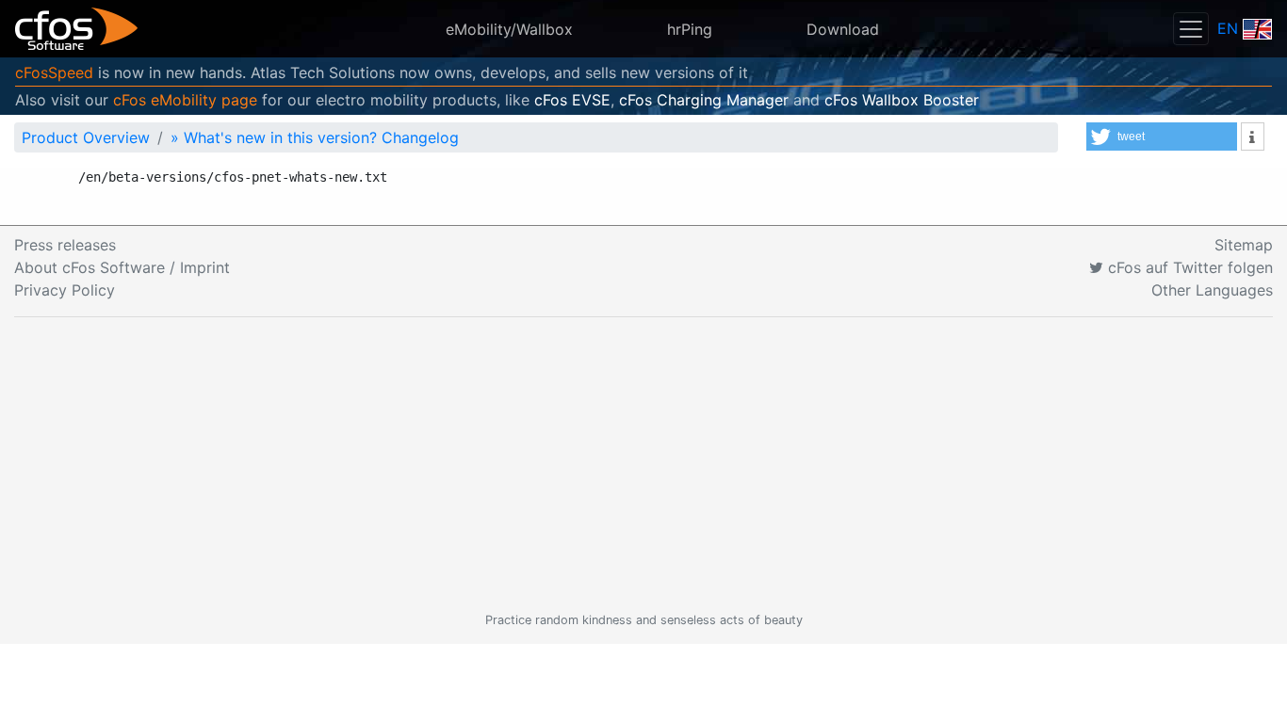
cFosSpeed (54, 72)
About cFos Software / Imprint (122, 267)
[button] (1161, 136)
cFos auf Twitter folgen (1188, 267)
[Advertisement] (643, 464)
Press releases (65, 244)
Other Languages (1212, 290)
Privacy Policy (64, 290)
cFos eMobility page (185, 99)
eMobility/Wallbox (509, 29)
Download (842, 29)
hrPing (689, 29)
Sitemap (1243, 244)
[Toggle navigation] (1191, 28)
